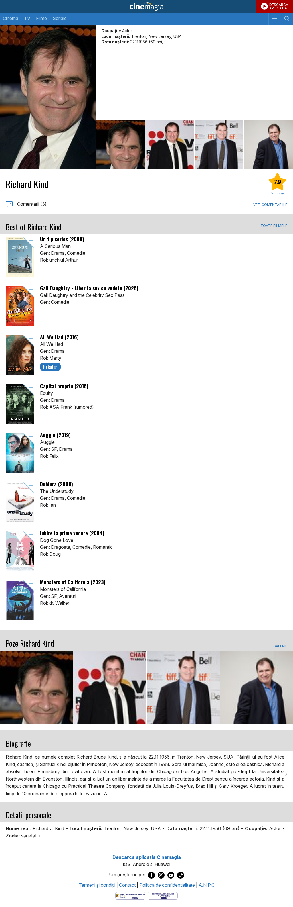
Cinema (10, 18)
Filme (41, 18)
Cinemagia (146, 6)
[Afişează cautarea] (287, 19)
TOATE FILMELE (273, 226)
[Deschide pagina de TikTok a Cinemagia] (180, 875)
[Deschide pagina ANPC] (130, 895)
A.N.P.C (207, 885)
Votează (277, 193)
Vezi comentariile (270, 205)
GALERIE (280, 646)
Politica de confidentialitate (167, 885)
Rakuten (50, 366)
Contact (127, 885)
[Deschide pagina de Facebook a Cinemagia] (151, 875)
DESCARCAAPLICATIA (278, 6)
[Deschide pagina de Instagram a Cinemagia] (161, 875)
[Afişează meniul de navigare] (274, 19)
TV (27, 18)
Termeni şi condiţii (97, 885)
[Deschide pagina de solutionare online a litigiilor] (163, 895)
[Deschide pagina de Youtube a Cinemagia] (170, 875)
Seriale (60, 18)
